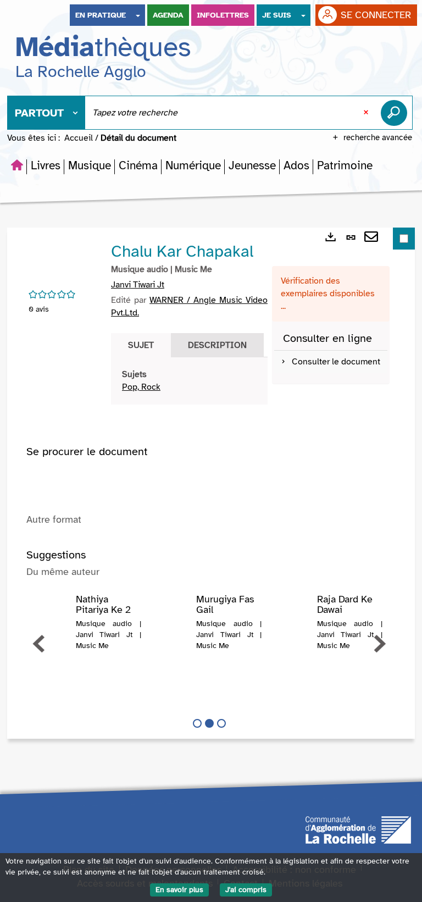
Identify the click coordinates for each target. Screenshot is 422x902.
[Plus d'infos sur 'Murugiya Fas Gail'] (172, 616)
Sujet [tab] (141, 345)
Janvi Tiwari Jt (137, 284)
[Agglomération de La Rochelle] (358, 829)
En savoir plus (179, 889)
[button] (45, 165)
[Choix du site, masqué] (138, 15)
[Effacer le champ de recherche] (367, 112)
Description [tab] (217, 345)
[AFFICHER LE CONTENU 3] (221, 723)
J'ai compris (245, 889)
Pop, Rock (141, 386)
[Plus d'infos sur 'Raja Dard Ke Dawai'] (293, 616)
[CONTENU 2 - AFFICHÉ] (209, 723)
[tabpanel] (189, 381)
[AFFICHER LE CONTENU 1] (197, 723)
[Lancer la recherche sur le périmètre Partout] (396, 112)
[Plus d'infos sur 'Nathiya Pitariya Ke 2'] (52, 616)
